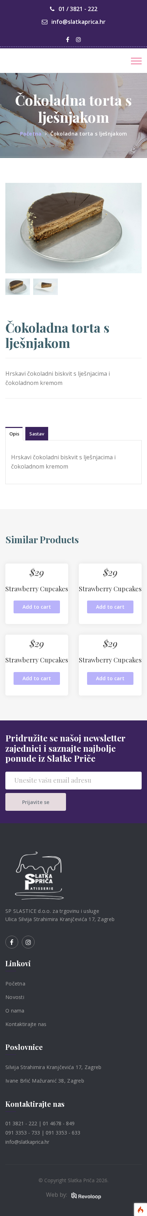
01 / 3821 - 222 (77, 9)
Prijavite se (35, 802)
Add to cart (36, 606)
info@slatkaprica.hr (78, 22)
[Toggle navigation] (136, 61)
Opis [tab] (14, 433)
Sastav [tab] (36, 433)
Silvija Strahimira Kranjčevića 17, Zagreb (53, 1067)
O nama (15, 1010)
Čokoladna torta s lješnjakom (88, 133)
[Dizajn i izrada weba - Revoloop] (86, 1195)
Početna (31, 133)
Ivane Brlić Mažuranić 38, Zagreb (44, 1080)
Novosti (14, 997)
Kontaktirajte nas (26, 1023)
